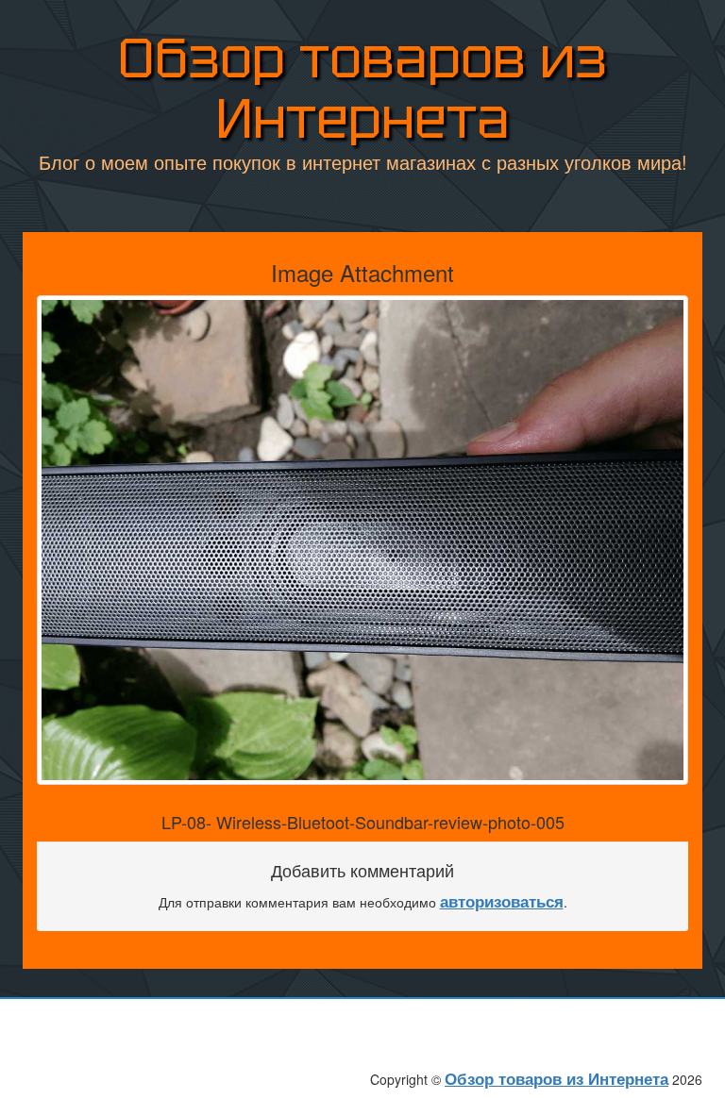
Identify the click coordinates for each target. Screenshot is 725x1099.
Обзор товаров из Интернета (362, 88)
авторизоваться (502, 901)
